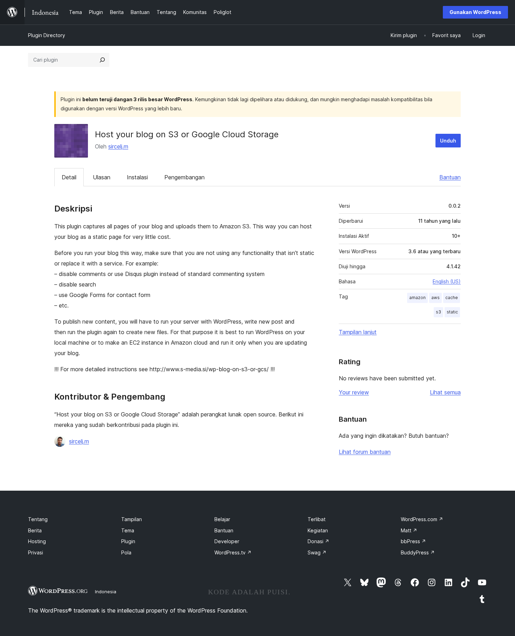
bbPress (413, 541)
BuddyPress (418, 552)
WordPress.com (422, 519)
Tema (127, 530)
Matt (409, 530)
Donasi (318, 541)
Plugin (128, 541)
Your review (354, 392)
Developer (226, 541)
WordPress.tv (233, 552)
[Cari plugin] (102, 60)
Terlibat (316, 519)
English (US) (447, 281)
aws (435, 297)
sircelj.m (118, 146)
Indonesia (105, 591)
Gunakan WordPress (475, 12)
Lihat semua (445, 392)
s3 (438, 311)
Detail (69, 177)
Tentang (38, 519)
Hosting (37, 541)
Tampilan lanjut (358, 332)
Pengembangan (184, 177)
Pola (126, 552)
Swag (317, 552)
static (452, 311)
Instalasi (137, 177)
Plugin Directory (46, 35)
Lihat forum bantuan (365, 451)
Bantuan (450, 177)
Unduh (448, 141)
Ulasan (101, 177)
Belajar (222, 519)
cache (451, 297)
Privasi (35, 552)
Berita (35, 530)
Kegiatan (318, 530)
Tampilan (131, 519)
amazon (417, 297)
